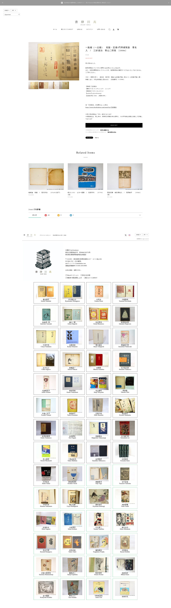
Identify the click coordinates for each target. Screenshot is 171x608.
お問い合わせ (101, 29)
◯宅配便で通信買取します (73, 278)
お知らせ (79, 29)
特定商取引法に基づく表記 (59, 235)
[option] (53, 61)
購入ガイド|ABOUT (67, 29)
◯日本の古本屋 (85, 275)
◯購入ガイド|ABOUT (90, 278)
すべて (34, 215)
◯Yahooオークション (72, 275)
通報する (97, 137)
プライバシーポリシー (45, 235)
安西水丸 (125, 596)
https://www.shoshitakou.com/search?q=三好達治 (101, 107)
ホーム (55, 29)
